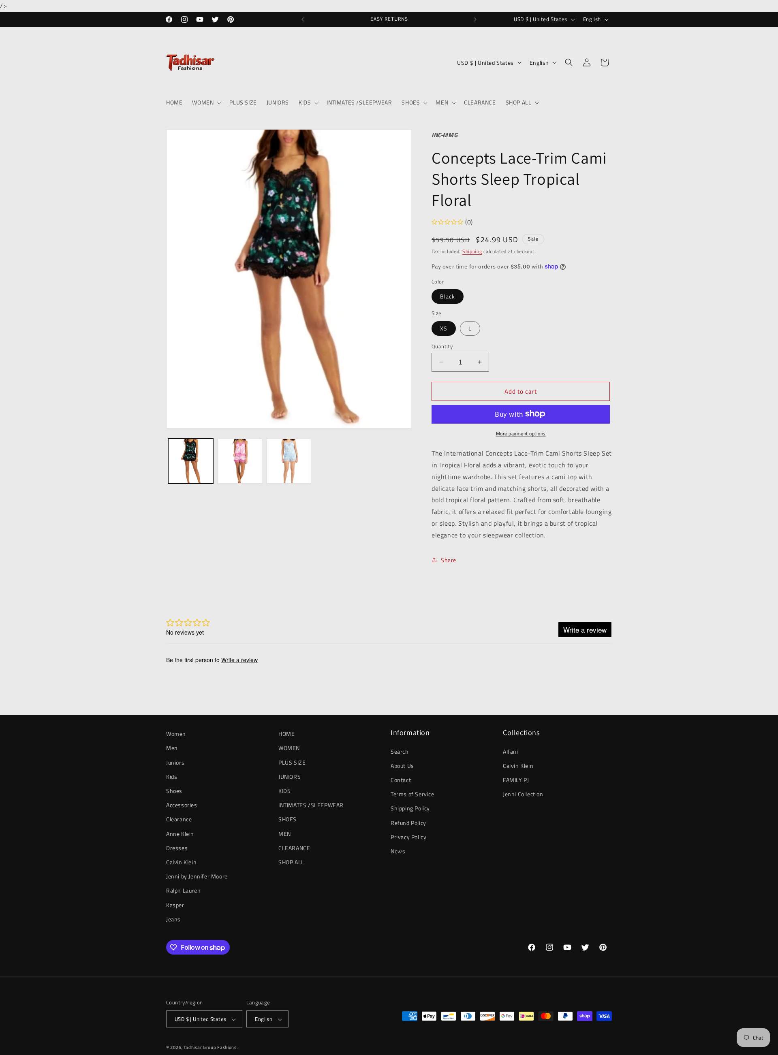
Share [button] (448, 559)
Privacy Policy (408, 837)
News (398, 851)
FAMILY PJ (516, 780)
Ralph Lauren (183, 891)
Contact (401, 780)
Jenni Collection (523, 794)
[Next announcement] (475, 19)
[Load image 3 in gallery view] (288, 461)
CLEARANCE (294, 848)
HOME (286, 733)
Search (400, 751)
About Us (402, 765)
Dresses (177, 848)
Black (447, 296)
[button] (205, 102)
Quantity (442, 346)
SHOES (287, 819)
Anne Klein (180, 833)
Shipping (472, 251)
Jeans (173, 919)
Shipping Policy (410, 808)
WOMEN (289, 748)
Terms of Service (412, 794)
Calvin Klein (181, 862)
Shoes (174, 790)
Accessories (181, 805)
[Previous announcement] (303, 19)
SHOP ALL (291, 862)
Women (176, 733)
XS (443, 328)
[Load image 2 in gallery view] (239, 461)
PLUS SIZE (292, 762)
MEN (284, 833)
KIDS (284, 790)
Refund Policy (408, 822)
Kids (171, 776)
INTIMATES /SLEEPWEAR (311, 805)
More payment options (521, 433)
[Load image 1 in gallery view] (190, 461)
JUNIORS (289, 776)
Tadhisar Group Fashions (211, 1047)
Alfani (510, 751)
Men (172, 748)
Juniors (175, 762)
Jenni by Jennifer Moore (197, 876)
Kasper (175, 905)
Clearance (179, 819)
